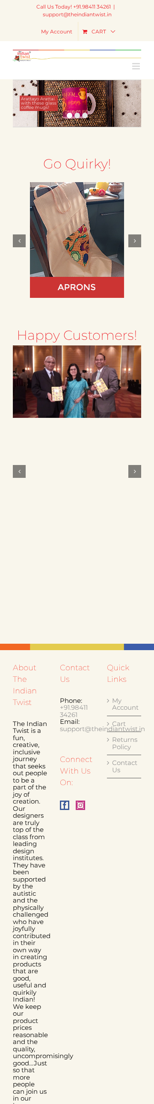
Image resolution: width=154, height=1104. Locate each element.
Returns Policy (124, 743)
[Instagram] (80, 805)
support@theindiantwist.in (77, 14)
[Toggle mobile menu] (136, 66)
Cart (119, 724)
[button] (19, 240)
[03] (77, 381)
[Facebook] (64, 805)
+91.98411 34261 (74, 711)
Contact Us (124, 766)
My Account (124, 704)
